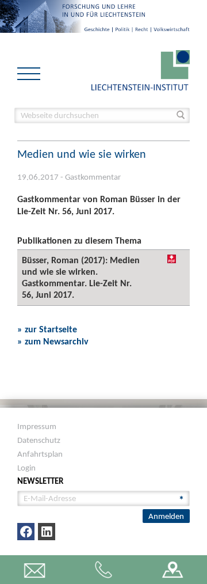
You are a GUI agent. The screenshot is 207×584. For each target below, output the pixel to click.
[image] (140, 69)
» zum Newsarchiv (53, 341)
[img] (172, 259)
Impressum (36, 426)
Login (26, 467)
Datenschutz (38, 440)
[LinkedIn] (46, 531)
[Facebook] (25, 531)
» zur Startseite (47, 329)
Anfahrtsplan (40, 454)
